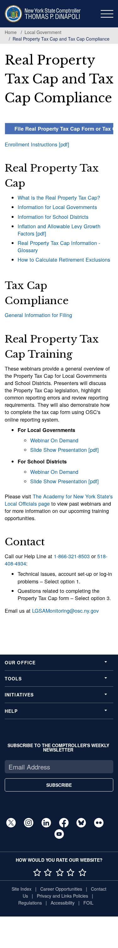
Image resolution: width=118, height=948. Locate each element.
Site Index (21, 889)
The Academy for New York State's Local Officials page (59, 499)
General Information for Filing (38, 315)
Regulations (30, 903)
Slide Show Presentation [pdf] (64, 449)
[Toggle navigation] (107, 14)
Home (11, 32)
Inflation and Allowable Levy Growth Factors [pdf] (59, 229)
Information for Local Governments (57, 207)
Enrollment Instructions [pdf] (37, 144)
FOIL (88, 903)
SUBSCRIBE (59, 785)
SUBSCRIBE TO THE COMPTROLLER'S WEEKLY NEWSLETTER (58, 747)
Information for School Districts (53, 216)
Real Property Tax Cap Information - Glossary (59, 246)
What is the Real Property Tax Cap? (59, 197)
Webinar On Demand (54, 440)
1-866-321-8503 (72, 556)
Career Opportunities (61, 889)
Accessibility (63, 903)
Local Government (43, 32)
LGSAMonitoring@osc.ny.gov (65, 610)
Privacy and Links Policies (62, 896)
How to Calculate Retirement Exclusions (64, 259)
